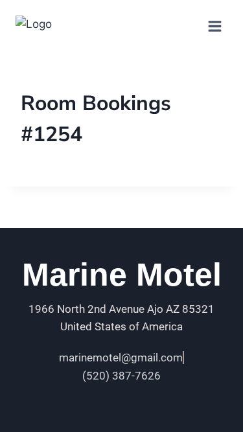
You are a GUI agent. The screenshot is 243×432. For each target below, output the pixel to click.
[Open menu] (214, 26)
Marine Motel (122, 274)
